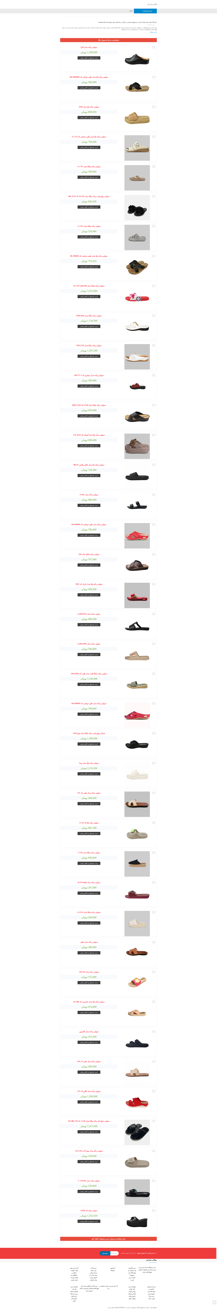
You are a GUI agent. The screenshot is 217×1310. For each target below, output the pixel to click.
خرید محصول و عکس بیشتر (89, 58)
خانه (156, 15)
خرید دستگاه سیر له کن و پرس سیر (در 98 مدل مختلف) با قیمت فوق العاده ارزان (147, 1270)
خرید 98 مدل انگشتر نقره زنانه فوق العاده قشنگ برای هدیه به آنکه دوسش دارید (89, 1288)
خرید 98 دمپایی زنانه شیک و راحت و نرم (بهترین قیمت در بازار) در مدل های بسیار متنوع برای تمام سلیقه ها (127, 22)
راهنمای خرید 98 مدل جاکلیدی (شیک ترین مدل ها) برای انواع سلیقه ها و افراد (74, 1294)
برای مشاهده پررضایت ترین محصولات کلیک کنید (108, 1239)
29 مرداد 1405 (151, 25)
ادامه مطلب (153, 32)
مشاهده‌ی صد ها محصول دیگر (108, 40)
